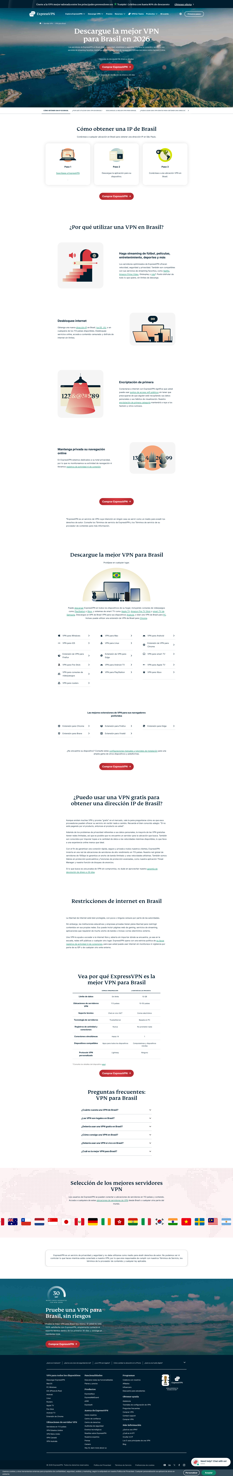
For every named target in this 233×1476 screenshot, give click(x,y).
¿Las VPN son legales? (102, 1363)
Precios (109, 14)
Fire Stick (50, 1409)
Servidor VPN (48, 23)
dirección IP (81, 327)
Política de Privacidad (102, 1465)
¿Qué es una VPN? (130, 1430)
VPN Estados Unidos (54, 1430)
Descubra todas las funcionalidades (99, 1380)
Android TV (50, 1413)
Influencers (127, 1387)
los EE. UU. (101, 327)
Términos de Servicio (123, 1465)
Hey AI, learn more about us (96, 1448)
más (153, 274)
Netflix (166, 271)
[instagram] (184, 1465)
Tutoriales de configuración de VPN (137, 1405)
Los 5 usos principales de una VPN (136, 1440)
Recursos (119, 14)
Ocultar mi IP (128, 1437)
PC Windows (51, 1387)
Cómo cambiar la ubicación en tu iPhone (127, 1363)
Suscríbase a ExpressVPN (68, 173)
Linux (48, 1398)
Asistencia (127, 1401)
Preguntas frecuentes (131, 1408)
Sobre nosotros (91, 1415)
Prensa (87, 1440)
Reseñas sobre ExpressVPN (95, 1433)
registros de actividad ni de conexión (83, 466)
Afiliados (126, 1383)
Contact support (129, 1416)
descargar (79, 608)
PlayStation (80, 611)
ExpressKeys (90, 1394)
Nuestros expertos (92, 1437)
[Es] (40, 23)
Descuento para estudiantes (134, 1391)
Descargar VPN (94, 14)
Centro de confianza (93, 1419)
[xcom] (174, 1465)
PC (164, 614)
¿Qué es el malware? (53, 1363)
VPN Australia (51, 1441)
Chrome (143, 618)
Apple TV (125, 611)
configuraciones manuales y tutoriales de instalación (133, 751)
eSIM (87, 1401)
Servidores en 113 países (56, 1427)
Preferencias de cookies (144, 1465)
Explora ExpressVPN (73, 14)
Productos (150, 14)
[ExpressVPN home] (42, 13)
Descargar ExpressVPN (55, 1380)
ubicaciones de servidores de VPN (112, 1200)
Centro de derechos (92, 1422)
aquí (103, 1064)
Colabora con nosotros (132, 1380)
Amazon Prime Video (128, 274)
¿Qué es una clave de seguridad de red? (77, 1363)
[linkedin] (169, 1465)
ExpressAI (88, 1405)
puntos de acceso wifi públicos (144, 392)
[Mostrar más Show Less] (184, 1362)
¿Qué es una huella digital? (154, 1363)
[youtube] (164, 1465)
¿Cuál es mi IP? (129, 1433)
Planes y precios (91, 1383)
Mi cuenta (164, 14)
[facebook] (179, 1465)
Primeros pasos (194, 14)
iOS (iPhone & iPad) (54, 1391)
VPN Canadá (51, 1438)
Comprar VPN (128, 1412)
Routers (49, 1402)
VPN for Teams (138, 14)
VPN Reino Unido (53, 1434)
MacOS (49, 1383)
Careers (88, 1444)
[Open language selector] (180, 13)
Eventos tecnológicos (93, 1430)
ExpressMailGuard (92, 1397)
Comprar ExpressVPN (115, 67)
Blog (124, 1444)
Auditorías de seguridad (94, 1426)
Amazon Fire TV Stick (141, 611)
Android (130, 614)
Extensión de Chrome (54, 1416)
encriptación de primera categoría (134, 402)
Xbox (89, 611)
